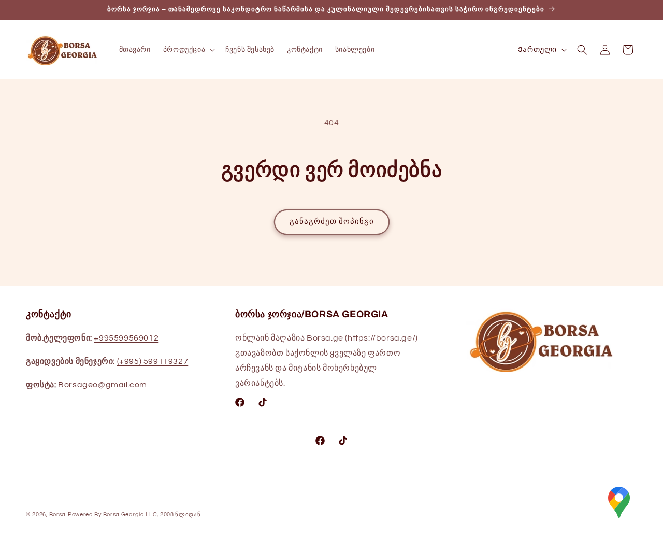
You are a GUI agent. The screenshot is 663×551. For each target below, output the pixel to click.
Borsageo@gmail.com (102, 384)
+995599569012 (126, 338)
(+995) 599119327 (153, 361)
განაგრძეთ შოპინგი (332, 221)
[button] (188, 50)
